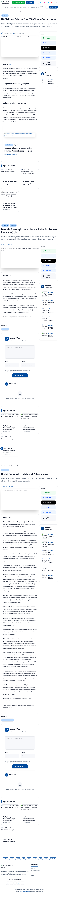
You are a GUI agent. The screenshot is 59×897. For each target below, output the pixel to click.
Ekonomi (16, 7)
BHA (9, 64)
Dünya (24, 7)
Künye (33, 868)
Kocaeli (5, 11)
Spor (21, 7)
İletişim (33, 875)
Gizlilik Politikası (35, 870)
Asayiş (28, 7)
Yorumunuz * (8, 344)
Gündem (6, 7)
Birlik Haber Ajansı (25, 891)
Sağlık (37, 7)
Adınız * (7, 361)
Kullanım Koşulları (36, 873)
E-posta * (23, 361)
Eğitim (33, 7)
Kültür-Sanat (41, 7)
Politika (11, 7)
